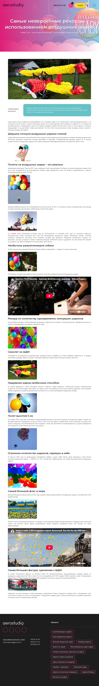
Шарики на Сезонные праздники (65, 672)
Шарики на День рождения (63, 657)
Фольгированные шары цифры (81, 647)
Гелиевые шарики (84, 642)
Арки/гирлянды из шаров (62, 632)
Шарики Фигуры (88, 672)
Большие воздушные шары (63, 642)
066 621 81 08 (59, 5)
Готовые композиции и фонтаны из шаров (68, 652)
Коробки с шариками (60, 667)
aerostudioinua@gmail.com (12, 642)
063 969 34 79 (35, 644)
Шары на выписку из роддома (64, 662)
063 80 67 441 (35, 642)
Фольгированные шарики (62, 637)
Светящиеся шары (80, 667)
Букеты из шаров (59, 647)
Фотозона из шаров (60, 677)
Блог (28, 32)
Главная (23, 32)
